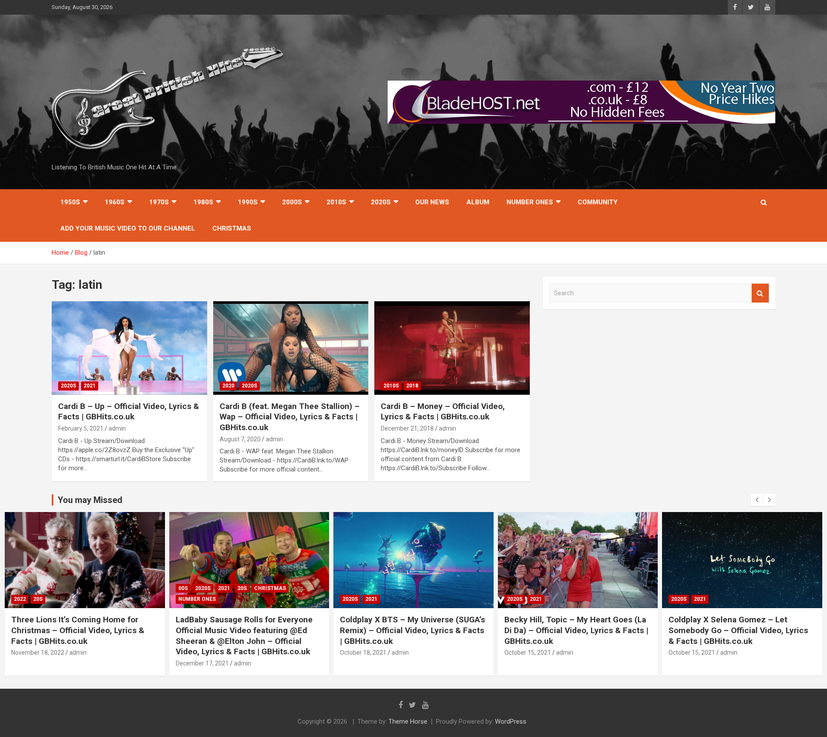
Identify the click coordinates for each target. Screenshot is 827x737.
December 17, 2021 (202, 663)
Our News (432, 202)
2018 (412, 386)
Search (760, 293)
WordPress (510, 721)
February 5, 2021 (80, 428)
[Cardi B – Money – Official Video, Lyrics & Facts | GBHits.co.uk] (452, 348)
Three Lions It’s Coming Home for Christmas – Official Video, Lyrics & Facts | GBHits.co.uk (77, 630)
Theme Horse (408, 721)
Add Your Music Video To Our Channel (127, 228)
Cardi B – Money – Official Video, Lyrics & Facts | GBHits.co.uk (443, 411)
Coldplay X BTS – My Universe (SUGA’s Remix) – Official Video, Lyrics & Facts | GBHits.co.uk (412, 630)
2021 (90, 386)
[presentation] (757, 500)
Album (477, 202)
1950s (70, 202)
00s (183, 588)
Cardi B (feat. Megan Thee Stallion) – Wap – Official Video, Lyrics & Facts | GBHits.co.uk (290, 416)
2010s (336, 202)
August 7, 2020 (240, 439)
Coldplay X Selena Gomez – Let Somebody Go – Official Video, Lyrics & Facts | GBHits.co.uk (738, 630)
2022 (20, 599)
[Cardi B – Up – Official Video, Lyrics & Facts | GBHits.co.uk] (129, 348)
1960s (114, 202)
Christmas (231, 228)
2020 (228, 386)
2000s (292, 202)
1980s (203, 202)
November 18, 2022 (37, 652)
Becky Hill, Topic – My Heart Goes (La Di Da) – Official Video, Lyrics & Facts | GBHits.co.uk (576, 630)
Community (598, 202)
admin (117, 428)
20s (38, 599)
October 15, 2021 (527, 652)
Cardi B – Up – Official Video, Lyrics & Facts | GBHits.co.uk (128, 411)
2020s (381, 202)
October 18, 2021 (363, 652)
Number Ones (530, 202)
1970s (159, 202)
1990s (248, 202)
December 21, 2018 (407, 428)
